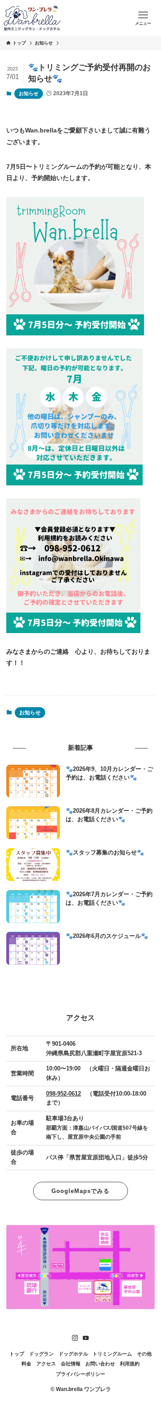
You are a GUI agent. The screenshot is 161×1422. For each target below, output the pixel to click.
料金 (26, 1363)
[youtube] (86, 1338)
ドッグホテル (73, 1353)
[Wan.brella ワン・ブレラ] (32, 18)
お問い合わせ (100, 1363)
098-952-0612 (63, 1093)
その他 (144, 1353)
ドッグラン (41, 1353)
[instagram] (75, 1338)
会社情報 (70, 1363)
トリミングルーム (112, 1353)
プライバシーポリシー (80, 1374)
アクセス (46, 1363)
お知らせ (28, 93)
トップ (16, 1353)
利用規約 (130, 1363)
